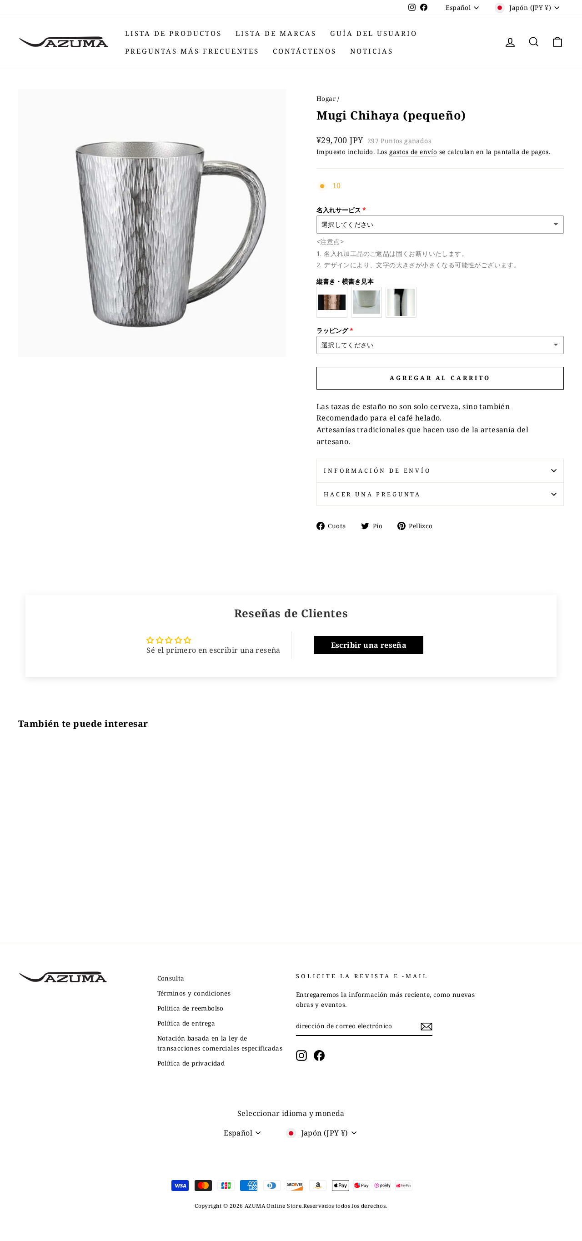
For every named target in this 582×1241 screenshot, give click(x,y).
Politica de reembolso (190, 1008)
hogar (326, 98)
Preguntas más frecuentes (192, 50)
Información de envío (377, 470)
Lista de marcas (276, 33)
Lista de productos (173, 33)
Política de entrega (186, 1023)
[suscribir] (426, 1026)
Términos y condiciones (194, 993)
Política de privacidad (191, 1063)
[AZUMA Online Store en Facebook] (319, 1055)
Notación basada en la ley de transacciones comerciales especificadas (220, 1043)
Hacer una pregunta (372, 494)
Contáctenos (304, 50)
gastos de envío (413, 151)
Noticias (371, 50)
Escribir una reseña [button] (369, 645)
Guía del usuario (373, 33)
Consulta (171, 978)
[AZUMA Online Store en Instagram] (301, 1055)
